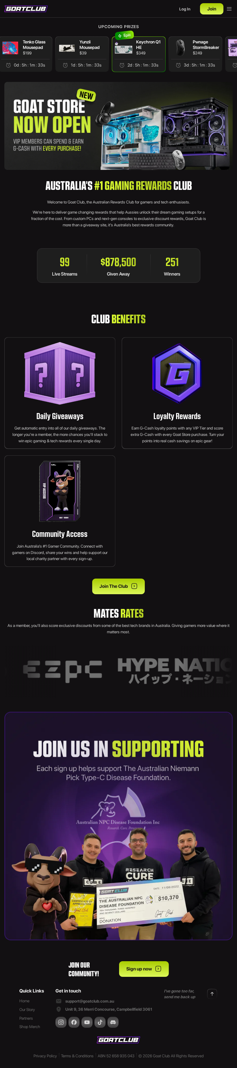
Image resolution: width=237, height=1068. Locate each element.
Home (24, 1001)
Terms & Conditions (77, 1056)
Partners (26, 1018)
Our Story (27, 1009)
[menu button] (229, 8)
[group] (82, 54)
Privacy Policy (45, 1056)
